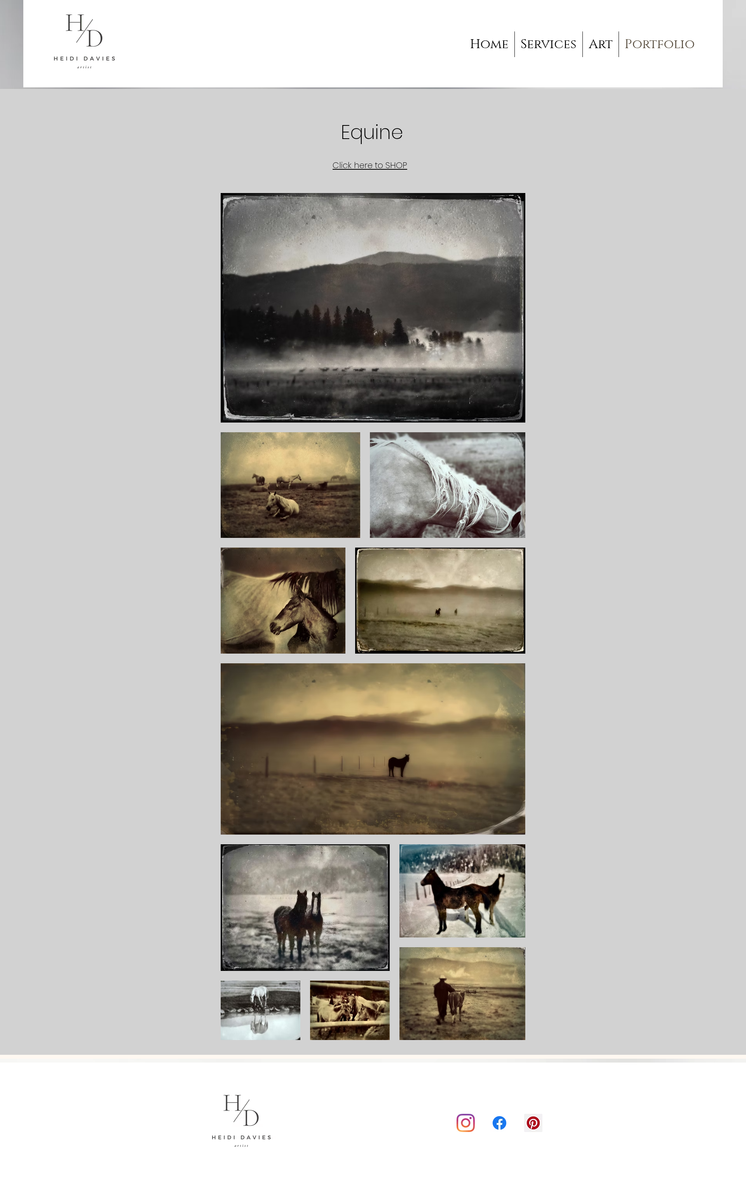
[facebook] (499, 1123)
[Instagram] (466, 1123)
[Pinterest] (533, 1123)
